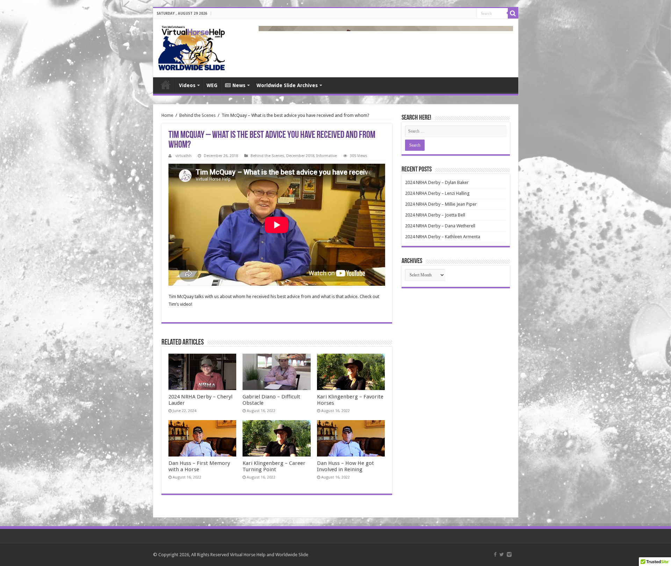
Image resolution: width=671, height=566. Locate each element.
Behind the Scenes (197, 115)
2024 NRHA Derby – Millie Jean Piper (441, 204)
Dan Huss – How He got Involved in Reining (345, 466)
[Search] (513, 13)
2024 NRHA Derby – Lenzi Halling (437, 193)
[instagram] (509, 554)
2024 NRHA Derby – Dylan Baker (437, 182)
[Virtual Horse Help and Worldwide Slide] (191, 46)
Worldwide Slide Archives (287, 85)
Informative (326, 156)
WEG (212, 85)
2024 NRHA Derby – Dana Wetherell (440, 225)
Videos (187, 85)
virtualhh (183, 156)
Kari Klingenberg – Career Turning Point (274, 466)
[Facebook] (495, 554)
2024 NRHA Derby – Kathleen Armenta (442, 236)
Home (166, 84)
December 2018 (300, 156)
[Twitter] (502, 554)
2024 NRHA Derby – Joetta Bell (435, 215)
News (238, 85)
